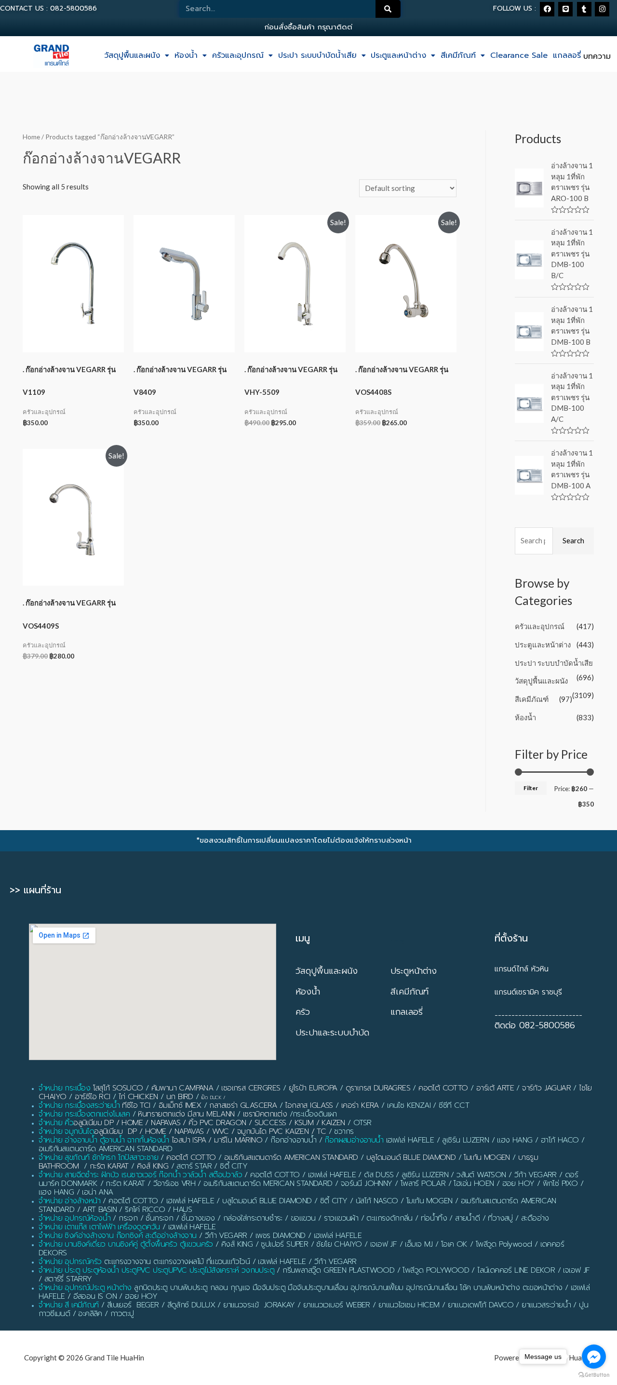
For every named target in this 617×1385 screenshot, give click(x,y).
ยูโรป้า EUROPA (313, 1088)
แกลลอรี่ (567, 55)
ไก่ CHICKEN (138, 1097)
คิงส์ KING (152, 1166)
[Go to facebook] (594, 1357)
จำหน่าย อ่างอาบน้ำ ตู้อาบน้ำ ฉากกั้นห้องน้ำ (104, 1140)
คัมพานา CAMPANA (182, 1088)
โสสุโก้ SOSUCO (118, 1088)
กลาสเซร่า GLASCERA (243, 1105)
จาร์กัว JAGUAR (546, 1088)
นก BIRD (179, 1097)
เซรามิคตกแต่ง (265, 1114)
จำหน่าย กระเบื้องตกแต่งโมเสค (84, 1114)
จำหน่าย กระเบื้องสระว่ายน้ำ (79, 1105)
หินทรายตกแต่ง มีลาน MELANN (186, 1114)
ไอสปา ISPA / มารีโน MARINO (217, 1140)
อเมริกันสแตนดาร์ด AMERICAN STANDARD (291, 1157)
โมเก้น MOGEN (487, 1157)
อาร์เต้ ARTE (495, 1088)
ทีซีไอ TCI (136, 1105)
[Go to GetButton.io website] (593, 1375)
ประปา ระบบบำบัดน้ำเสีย (317, 55)
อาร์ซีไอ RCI (92, 1097)
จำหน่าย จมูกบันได (66, 1131)
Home (31, 137)
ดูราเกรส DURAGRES (378, 1088)
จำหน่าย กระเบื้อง (64, 1088)
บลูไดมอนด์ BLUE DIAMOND (411, 1157)
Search (573, 540)
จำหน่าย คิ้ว (56, 1123)
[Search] (388, 9)
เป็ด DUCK (211, 1097)
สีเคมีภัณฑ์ (458, 55)
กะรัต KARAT (109, 1166)
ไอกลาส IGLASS (309, 1105)
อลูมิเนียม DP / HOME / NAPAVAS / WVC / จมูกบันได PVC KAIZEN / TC (210, 1131)
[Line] (565, 9)
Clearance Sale (519, 55)
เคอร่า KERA (360, 1105)
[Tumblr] (584, 9)
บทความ (597, 56)
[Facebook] (547, 9)
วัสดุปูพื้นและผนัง (132, 55)
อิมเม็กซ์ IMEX (180, 1105)
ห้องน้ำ (186, 55)
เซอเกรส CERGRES (250, 1088)
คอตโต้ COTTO (443, 1088)
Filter (530, 788)
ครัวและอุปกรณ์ (238, 55)
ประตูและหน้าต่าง (398, 55)
